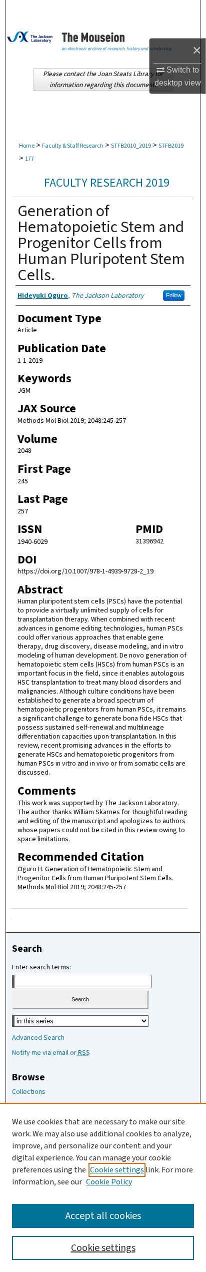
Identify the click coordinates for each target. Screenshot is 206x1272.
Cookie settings (117, 1169)
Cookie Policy (109, 1181)
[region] (103, 1187)
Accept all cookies (103, 1216)
